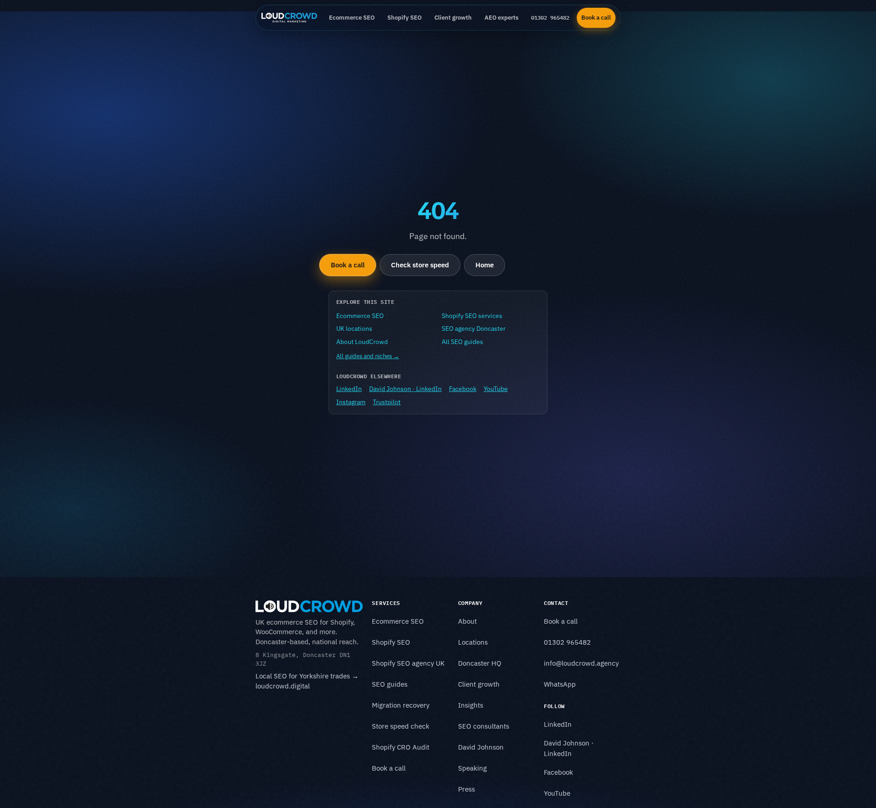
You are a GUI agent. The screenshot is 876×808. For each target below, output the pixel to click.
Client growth (453, 17)
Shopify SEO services (472, 316)
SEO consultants (483, 726)
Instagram (350, 402)
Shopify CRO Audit (400, 747)
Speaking (472, 768)
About (467, 621)
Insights (470, 705)
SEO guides (389, 684)
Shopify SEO (404, 17)
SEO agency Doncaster (474, 328)
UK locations (354, 328)
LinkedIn (349, 389)
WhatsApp (560, 684)
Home (484, 265)
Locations (473, 642)
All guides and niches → (367, 356)
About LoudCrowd (362, 342)
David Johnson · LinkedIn (405, 389)
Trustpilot (387, 402)
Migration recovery (400, 705)
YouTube (496, 389)
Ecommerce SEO (352, 17)
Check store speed (420, 265)
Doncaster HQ (479, 663)
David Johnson (481, 747)
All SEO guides (462, 342)
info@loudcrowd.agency (581, 663)
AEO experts (501, 17)
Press (466, 789)
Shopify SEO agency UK (408, 663)
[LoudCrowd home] (289, 17)
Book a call (596, 17)
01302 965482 (550, 17)
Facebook (462, 389)
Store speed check (400, 726)
